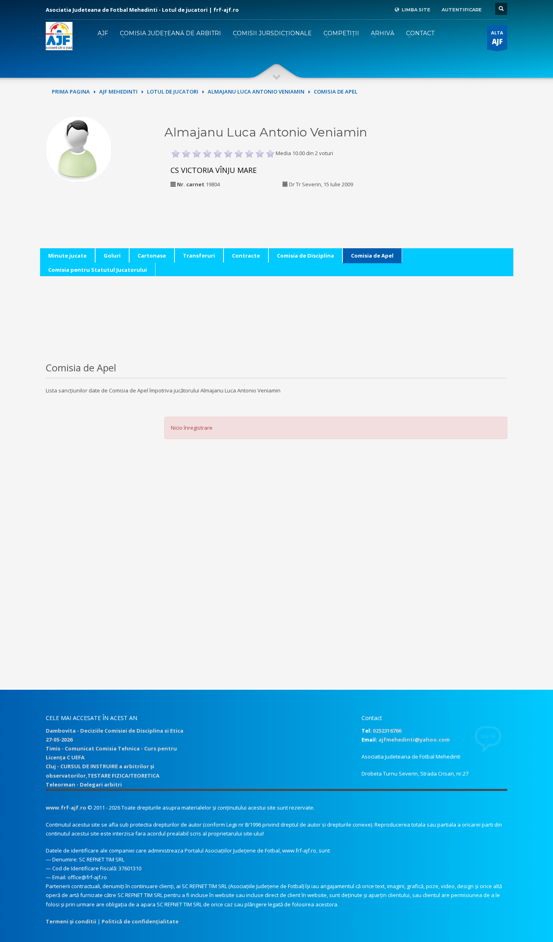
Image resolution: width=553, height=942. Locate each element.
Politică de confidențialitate (140, 921)
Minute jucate (67, 255)
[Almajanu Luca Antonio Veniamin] (79, 148)
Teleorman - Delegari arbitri (84, 784)
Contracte (246, 255)
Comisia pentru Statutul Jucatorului (97, 269)
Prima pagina (71, 91)
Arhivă (382, 33)
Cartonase (152, 255)
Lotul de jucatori (172, 91)
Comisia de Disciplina (305, 255)
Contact (420, 33)
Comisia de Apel (372, 255)
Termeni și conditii (71, 921)
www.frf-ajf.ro (66, 807)
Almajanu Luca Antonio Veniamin (256, 91)
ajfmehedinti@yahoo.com (414, 739)
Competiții (341, 33)
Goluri (112, 255)
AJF (103, 33)
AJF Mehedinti (118, 91)
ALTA (497, 38)
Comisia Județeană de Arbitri (170, 33)
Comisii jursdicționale (272, 33)
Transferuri (199, 255)
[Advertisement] (451, 166)
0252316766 (387, 730)
